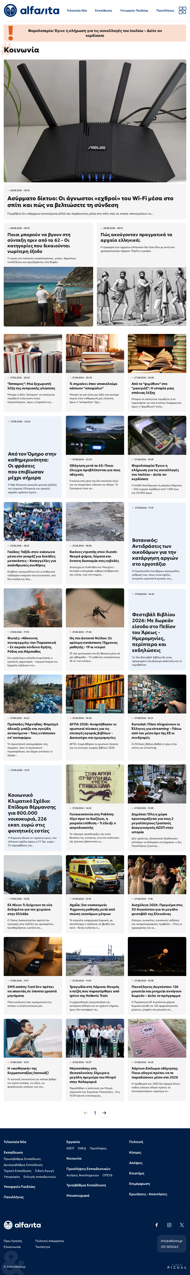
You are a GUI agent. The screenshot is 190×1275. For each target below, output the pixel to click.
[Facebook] (156, 1225)
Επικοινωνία (12, 1247)
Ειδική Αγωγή (44, 1171)
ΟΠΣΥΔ (107, 1175)
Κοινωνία (73, 1158)
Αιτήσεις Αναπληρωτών (82, 1175)
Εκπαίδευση (103, 10)
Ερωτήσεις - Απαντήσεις (148, 1194)
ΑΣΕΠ (70, 1148)
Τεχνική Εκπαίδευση (17, 1171)
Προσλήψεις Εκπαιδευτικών (88, 1169)
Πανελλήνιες (165, 10)
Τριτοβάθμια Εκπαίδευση (86, 1185)
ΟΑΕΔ (82, 1148)
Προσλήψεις (98, 1148)
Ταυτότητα (42, 1247)
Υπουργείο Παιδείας (134, 10)
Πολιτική (136, 1142)
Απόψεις (135, 1163)
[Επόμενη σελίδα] (104, 1113)
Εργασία (73, 1142)
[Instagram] (169, 1225)
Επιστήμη (136, 1173)
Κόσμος (135, 1152)
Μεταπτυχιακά (77, 1195)
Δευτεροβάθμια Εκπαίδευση (23, 1165)
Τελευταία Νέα (77, 10)
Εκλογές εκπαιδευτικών (40, 1176)
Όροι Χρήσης (13, 1241)
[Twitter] (182, 1225)
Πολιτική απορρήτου (49, 1241)
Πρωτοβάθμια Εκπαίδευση (22, 1159)
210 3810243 (169, 1247)
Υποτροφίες (12, 1176)
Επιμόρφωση (139, 1183)
